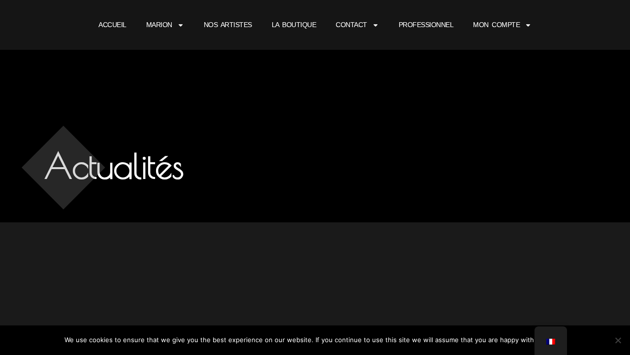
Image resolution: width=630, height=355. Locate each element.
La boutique (294, 25)
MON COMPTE (496, 25)
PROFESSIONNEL (426, 25)
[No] (618, 340)
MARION (159, 25)
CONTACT (351, 25)
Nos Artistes (228, 25)
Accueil (112, 25)
